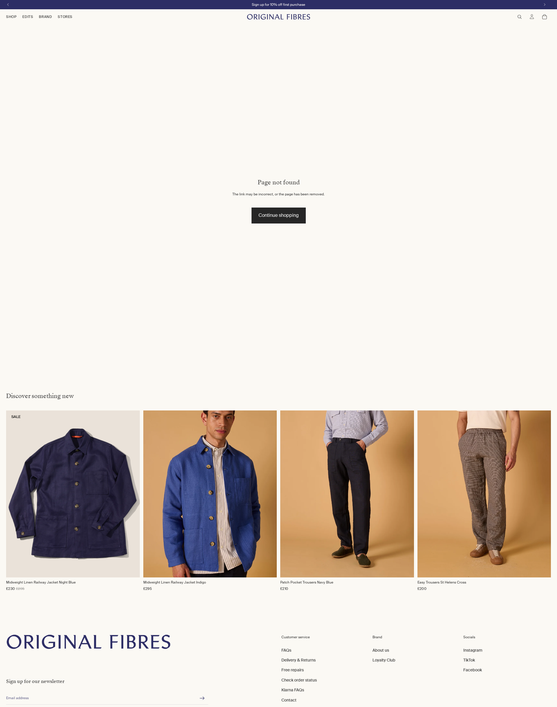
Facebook (472, 670)
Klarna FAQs (292, 690)
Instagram (472, 650)
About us (380, 650)
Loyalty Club (383, 660)
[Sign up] (202, 698)
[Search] (519, 16)
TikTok (469, 660)
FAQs (286, 650)
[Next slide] (266, 494)
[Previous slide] (153, 494)
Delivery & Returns (298, 660)
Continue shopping (278, 215)
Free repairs (292, 670)
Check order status (299, 679)
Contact (288, 699)
